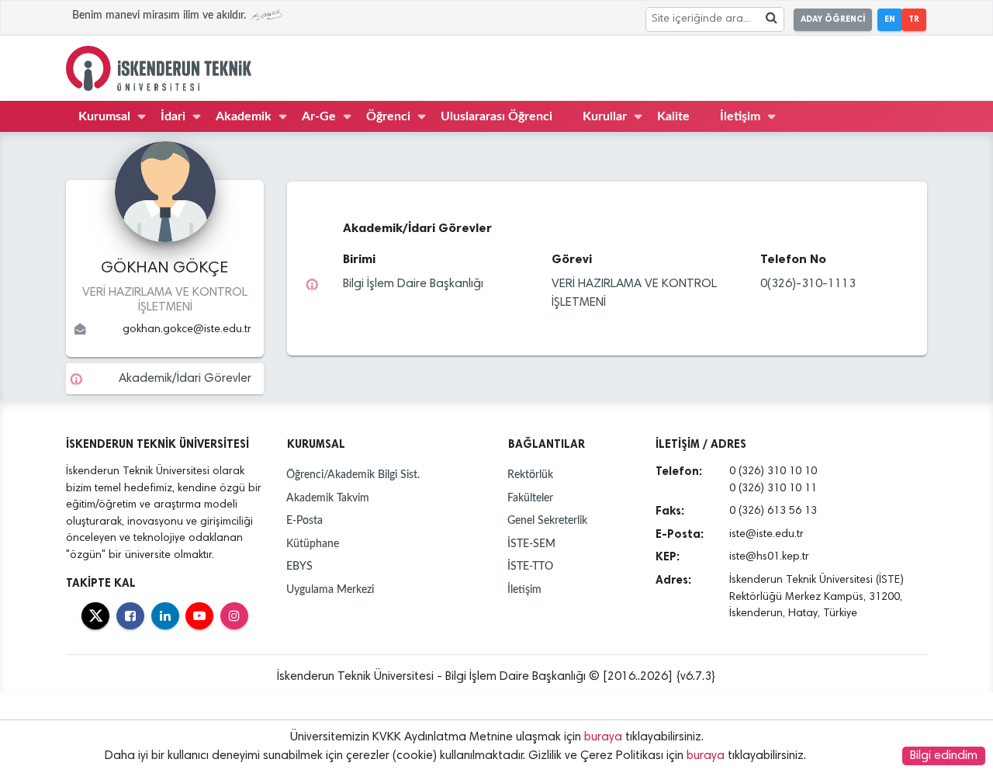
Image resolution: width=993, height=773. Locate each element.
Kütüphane (312, 543)
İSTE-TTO (530, 566)
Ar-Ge (319, 116)
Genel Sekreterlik (547, 520)
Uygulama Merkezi (330, 589)
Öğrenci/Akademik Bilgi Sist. (353, 474)
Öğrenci (388, 116)
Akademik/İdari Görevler (185, 379)
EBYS (299, 566)
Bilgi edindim (943, 756)
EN (889, 19)
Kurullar (605, 116)
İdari (173, 116)
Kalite (673, 116)
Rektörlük (530, 474)
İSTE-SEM (531, 543)
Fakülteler (530, 498)
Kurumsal (104, 116)
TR (913, 19)
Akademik (244, 116)
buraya (603, 737)
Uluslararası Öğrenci (496, 116)
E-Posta (304, 520)
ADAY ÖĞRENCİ (833, 19)
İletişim (740, 116)
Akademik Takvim (327, 498)
